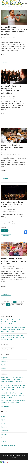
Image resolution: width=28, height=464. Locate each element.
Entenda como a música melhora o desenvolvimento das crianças (13, 261)
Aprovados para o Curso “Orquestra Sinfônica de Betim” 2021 (12, 204)
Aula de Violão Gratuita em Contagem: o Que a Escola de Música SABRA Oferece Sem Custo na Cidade (13, 329)
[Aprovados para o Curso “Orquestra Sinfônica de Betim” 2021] (14, 192)
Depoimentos (5, 365)
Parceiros (4, 434)
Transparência (5, 430)
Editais (3, 423)
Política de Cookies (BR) (8, 445)
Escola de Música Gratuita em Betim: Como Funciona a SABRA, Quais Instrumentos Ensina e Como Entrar (12, 322)
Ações (3, 420)
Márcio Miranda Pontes (8, 37)
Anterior (5, 302)
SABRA (3, 416)
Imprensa (4, 438)
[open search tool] (23, 3)
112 (19, 302)
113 (23, 302)
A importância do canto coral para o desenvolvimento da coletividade (11, 89)
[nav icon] (26, 3)
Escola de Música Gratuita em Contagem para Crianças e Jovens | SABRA (13, 402)
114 (3, 305)
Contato (3, 441)
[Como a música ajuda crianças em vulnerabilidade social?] (14, 135)
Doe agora (4, 427)
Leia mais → (6, 63)
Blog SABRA (18, 39)
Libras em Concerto (7, 406)
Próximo (19, 305)
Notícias (19, 211)
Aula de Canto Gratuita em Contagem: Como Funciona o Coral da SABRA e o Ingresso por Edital (12, 337)
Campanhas (4, 361)
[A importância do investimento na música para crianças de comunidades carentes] (14, 17)
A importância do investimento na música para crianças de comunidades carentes (14, 30)
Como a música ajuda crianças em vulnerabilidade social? (13, 147)
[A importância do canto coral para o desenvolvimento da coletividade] (14, 76)
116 (13, 305)
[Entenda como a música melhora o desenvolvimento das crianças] (14, 249)
